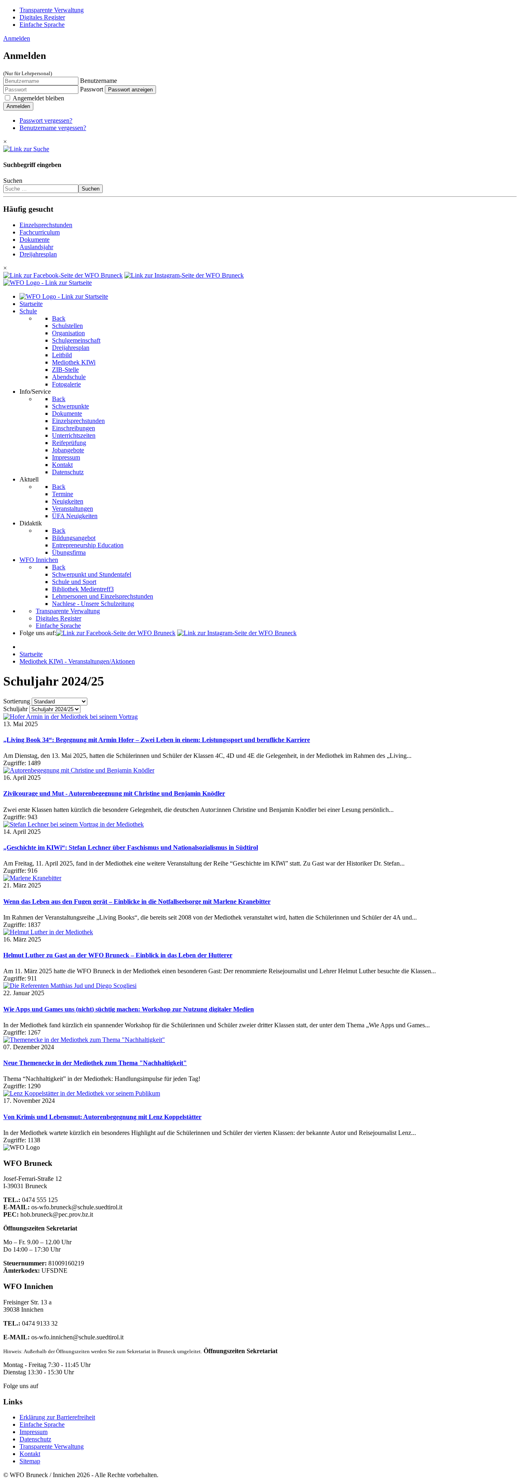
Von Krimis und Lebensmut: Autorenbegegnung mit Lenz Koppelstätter (102, 1116)
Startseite (31, 654)
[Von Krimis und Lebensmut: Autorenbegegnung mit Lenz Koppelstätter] (81, 1093)
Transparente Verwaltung (52, 10)
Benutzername (98, 80)
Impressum (34, 1431)
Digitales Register (42, 17)
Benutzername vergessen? (53, 127)
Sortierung (16, 701)
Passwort (91, 89)
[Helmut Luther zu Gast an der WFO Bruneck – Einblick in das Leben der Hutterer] (48, 932)
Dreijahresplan (38, 254)
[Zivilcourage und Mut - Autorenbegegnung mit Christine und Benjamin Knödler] (78, 770)
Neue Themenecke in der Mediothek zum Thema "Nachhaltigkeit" (95, 1062)
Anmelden (16, 38)
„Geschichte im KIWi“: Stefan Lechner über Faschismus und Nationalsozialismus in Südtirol (130, 847)
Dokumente (35, 239)
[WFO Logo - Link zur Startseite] (47, 282)
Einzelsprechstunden (46, 224)
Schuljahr (15, 708)
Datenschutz (35, 1439)
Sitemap (30, 1461)
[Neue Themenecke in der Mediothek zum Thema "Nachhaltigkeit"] (84, 1039)
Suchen (12, 180)
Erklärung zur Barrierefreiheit (57, 1417)
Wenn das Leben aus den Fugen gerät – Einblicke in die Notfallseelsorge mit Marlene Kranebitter (137, 901)
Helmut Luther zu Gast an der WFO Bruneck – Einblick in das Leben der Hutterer (117, 955)
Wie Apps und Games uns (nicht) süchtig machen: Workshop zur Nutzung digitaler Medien (128, 1009)
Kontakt (30, 1453)
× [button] (5, 141)
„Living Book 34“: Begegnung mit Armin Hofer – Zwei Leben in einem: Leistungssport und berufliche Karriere (156, 739)
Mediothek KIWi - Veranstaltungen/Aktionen (77, 661)
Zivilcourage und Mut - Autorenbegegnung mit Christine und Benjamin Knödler (114, 793)
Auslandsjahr (36, 246)
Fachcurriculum (40, 232)
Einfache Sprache (42, 24)
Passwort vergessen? (46, 120)
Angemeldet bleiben (38, 98)
